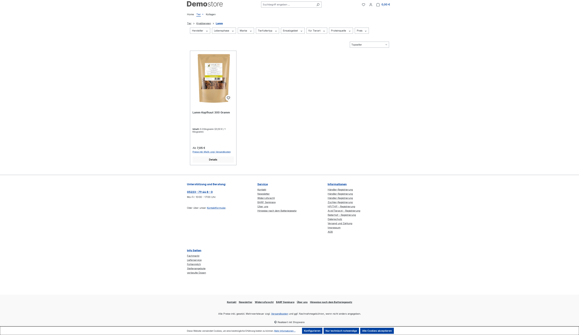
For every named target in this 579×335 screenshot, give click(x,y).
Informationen (337, 184)
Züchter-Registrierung (340, 202)
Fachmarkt (193, 255)
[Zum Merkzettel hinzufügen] (228, 98)
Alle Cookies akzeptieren (377, 330)
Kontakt (261, 189)
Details (213, 159)
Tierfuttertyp (265, 30)
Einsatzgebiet (291, 30)
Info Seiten (194, 250)
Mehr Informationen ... (285, 331)
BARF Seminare (266, 202)
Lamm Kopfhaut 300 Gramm (211, 112)
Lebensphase (222, 30)
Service (262, 184)
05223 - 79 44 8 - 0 (200, 192)
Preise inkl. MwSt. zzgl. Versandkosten (212, 152)
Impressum (334, 227)
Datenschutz (335, 219)
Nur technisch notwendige (341, 330)
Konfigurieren (312, 330)
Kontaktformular (216, 207)
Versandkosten (279, 313)
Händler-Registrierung (340, 189)
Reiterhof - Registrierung (342, 214)
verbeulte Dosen (196, 272)
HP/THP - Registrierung (341, 206)
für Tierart (314, 30)
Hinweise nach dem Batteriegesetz (277, 210)
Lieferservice (194, 260)
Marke (244, 30)
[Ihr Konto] (370, 5)
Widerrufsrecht (266, 198)
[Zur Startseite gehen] (205, 3)
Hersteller (198, 30)
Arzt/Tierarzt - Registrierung (344, 210)
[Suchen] (317, 5)
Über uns (262, 206)
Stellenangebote (196, 268)
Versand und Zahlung (340, 223)
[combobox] (288, 5)
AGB (330, 231)
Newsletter (263, 193)
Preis (360, 30)
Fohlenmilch (194, 264)
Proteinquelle (339, 30)
